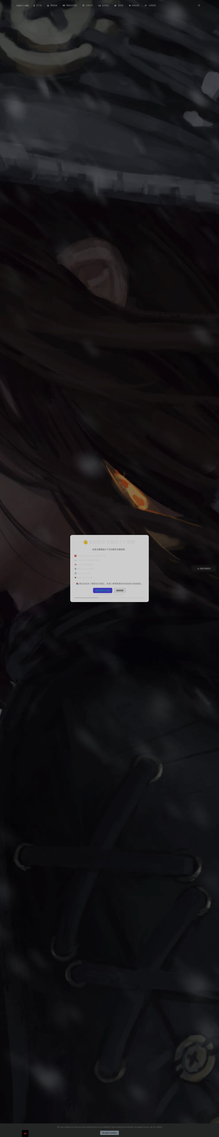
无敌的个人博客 (22, 5)
